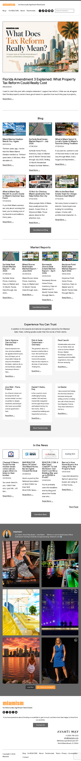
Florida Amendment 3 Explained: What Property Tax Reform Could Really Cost (39, 81)
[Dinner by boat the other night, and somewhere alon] (60, 564)
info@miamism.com (71, 738)
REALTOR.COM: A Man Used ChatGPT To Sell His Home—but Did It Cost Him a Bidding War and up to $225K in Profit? (50, 470)
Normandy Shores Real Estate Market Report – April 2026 (48, 269)
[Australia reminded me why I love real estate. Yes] (60, 661)
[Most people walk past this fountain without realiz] (60, 612)
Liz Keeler (62, 387)
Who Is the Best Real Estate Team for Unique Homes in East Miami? (66, 194)
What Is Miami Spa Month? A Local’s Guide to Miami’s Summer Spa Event (13, 195)
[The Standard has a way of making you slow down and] (21, 612)
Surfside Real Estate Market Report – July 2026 (39, 141)
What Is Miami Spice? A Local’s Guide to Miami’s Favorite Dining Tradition (66, 141)
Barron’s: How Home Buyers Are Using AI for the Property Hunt (70, 465)
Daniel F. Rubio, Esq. (38, 388)
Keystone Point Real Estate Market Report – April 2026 (69, 268)
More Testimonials (40, 428)
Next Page (73, 507)
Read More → (8, 99)
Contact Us (40, 725)
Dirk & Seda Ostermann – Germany (38, 342)
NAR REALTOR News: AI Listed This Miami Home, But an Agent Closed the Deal (30, 466)
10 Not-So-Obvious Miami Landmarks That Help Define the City (39, 194)
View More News (40, 514)
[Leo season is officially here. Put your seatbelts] (21, 661)
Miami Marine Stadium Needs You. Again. (13, 140)
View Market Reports (40, 307)
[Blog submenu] (6, 10)
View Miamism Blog (40, 230)
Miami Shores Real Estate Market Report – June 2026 (30, 268)
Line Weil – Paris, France (12, 388)
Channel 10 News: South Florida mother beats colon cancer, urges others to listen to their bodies (11, 468)
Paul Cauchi (63, 340)
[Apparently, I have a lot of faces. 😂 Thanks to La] (21, 564)
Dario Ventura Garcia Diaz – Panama (11, 342)
